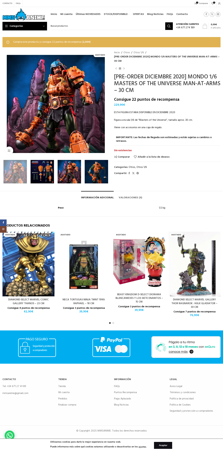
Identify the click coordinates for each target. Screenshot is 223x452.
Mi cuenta (63, 392)
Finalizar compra (67, 405)
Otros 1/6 (139, 53)
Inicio (117, 53)
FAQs (117, 386)
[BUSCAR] (169, 26)
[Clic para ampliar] (9, 151)
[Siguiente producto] (124, 68)
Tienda (62, 386)
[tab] (97, 196)
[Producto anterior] (116, 68)
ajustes (142, 446)
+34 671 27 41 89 (16, 386)
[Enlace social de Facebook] (206, 14)
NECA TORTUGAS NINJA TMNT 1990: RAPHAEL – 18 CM (84, 301)
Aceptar (163, 445)
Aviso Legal (176, 386)
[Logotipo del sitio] (23, 14)
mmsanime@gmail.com (15, 393)
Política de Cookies (180, 405)
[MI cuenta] (219, 3)
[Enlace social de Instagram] (3, 229)
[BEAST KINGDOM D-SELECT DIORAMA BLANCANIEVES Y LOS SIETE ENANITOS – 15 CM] (139, 261)
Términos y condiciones (183, 392)
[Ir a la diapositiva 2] (113, 323)
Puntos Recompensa (125, 392)
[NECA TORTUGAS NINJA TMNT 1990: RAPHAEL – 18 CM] (84, 264)
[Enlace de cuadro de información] (187, 26)
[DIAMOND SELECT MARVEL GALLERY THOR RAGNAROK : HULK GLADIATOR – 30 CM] (195, 264)
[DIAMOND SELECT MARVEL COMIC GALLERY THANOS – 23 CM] (28, 264)
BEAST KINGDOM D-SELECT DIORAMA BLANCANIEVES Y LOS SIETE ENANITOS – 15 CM (139, 298)
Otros (126, 53)
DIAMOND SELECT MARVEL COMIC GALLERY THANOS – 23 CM (28, 301)
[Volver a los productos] (120, 68)
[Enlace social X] (212, 14)
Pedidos (62, 399)
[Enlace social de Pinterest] (218, 14)
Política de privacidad (182, 399)
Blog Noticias (121, 405)
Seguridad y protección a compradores (191, 411)
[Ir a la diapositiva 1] (110, 323)
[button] (6, 172)
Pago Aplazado (122, 399)
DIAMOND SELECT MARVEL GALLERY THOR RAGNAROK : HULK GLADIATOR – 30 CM (194, 303)
